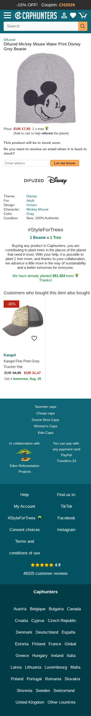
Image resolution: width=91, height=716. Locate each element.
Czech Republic (62, 620)
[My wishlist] (73, 15)
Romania (53, 679)
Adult (30, 200)
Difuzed (9, 40)
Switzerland (63, 690)
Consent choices (24, 529)
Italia (71, 655)
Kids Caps (45, 433)
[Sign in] (64, 15)
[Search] (82, 26)
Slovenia (24, 690)
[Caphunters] (27, 15)
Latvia (16, 667)
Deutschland (47, 632)
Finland (38, 644)
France (55, 644)
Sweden (43, 690)
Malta (75, 667)
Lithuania (33, 667)
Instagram (66, 529)
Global (70, 644)
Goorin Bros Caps (45, 420)
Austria (20, 609)
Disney (31, 196)
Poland (17, 679)
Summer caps (45, 407)
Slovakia (72, 679)
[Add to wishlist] (34, 338)
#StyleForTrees (23, 518)
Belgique (37, 609)
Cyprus (37, 620)
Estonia (22, 644)
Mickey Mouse (37, 209)
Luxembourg (56, 667)
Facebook (66, 518)
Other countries (62, 702)
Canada (74, 609)
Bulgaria (56, 609)
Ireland (57, 655)
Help (24, 494)
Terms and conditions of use (24, 547)
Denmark (24, 632)
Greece (22, 655)
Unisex (31, 205)
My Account (24, 506)
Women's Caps (45, 426)
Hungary (40, 655)
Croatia (21, 620)
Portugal (34, 679)
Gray (30, 214)
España (68, 632)
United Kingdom (30, 702)
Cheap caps (45, 413)
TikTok (66, 506)
